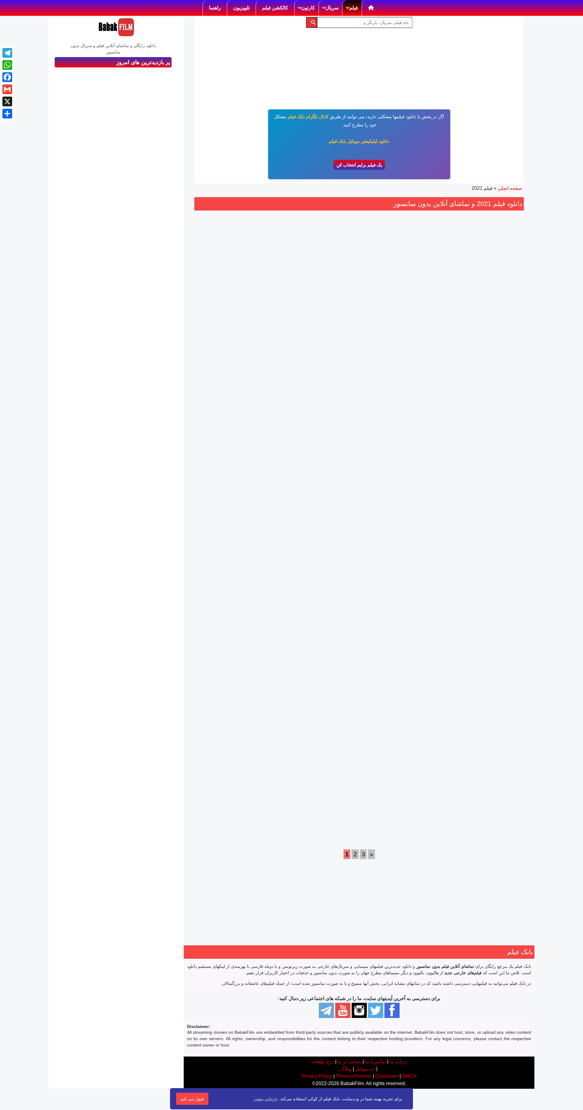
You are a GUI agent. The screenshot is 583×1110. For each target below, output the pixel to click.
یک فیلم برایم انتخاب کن (359, 164)
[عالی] (402, 356)
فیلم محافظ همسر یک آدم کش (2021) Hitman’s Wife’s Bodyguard (401, 537)
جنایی (487, 391)
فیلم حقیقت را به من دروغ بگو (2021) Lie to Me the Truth (401, 323)
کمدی (389, 598)
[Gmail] (7, 89)
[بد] (422, 356)
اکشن (500, 391)
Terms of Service (354, 1076)
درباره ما (398, 1061)
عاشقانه (424, 399)
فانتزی (232, 591)
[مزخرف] (429, 356)
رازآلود (229, 812)
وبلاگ (346, 1068)
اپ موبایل (365, 1068)
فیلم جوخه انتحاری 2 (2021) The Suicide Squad (317, 737)
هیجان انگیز (469, 391)
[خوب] (409, 356)
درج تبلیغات (322, 1061)
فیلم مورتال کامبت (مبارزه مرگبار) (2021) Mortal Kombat (401, 737)
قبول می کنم (192, 1098)
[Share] (7, 114)
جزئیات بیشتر (266, 1098)
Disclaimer (386, 1076)
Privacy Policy (317, 1076)
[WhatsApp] (7, 65)
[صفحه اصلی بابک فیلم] (371, 8)
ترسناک (245, 812)
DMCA (409, 1076)
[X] (7, 101)
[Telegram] (7, 53)
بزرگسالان (397, 391)
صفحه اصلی (510, 188)
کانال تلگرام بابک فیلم (308, 116)
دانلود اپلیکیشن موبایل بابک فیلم (359, 141)
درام (381, 391)
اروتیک (415, 391)
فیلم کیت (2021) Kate (316, 530)
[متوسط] (416, 356)
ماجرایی (216, 591)
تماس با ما (375, 1061)
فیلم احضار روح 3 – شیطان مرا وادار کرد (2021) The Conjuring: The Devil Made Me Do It (232, 744)
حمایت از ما (349, 1061)
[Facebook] (7, 77)
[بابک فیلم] (116, 27)
